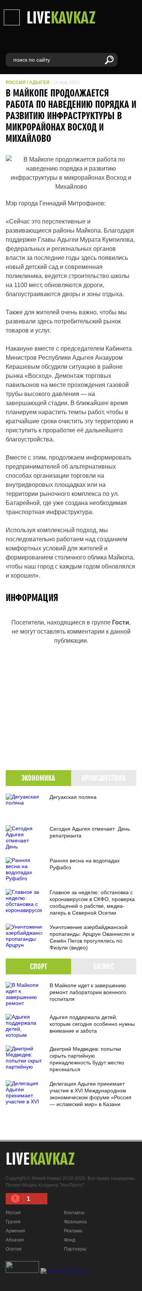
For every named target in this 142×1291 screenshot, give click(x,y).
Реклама (73, 1231)
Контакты (74, 1212)
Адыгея (39, 82)
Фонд (69, 1240)
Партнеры (75, 1249)
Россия (16, 82)
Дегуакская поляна (73, 797)
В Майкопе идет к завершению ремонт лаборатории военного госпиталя (88, 992)
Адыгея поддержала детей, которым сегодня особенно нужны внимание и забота (92, 1024)
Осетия (14, 1249)
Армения (15, 1231)
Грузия (13, 1221)
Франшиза (75, 1221)
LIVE (61, 17)
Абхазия (15, 1240)
